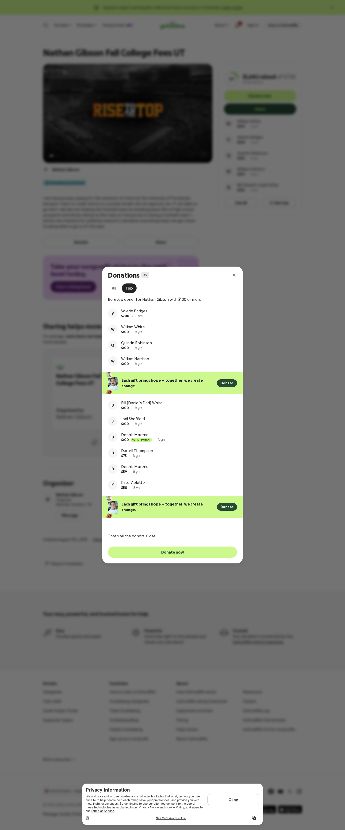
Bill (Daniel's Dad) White (142, 403)
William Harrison (135, 359)
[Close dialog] (234, 275)
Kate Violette (133, 482)
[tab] (114, 288)
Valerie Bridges (134, 311)
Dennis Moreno (135, 435)
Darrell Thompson (137, 451)
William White (133, 327)
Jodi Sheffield (133, 419)
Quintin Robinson (136, 343)
